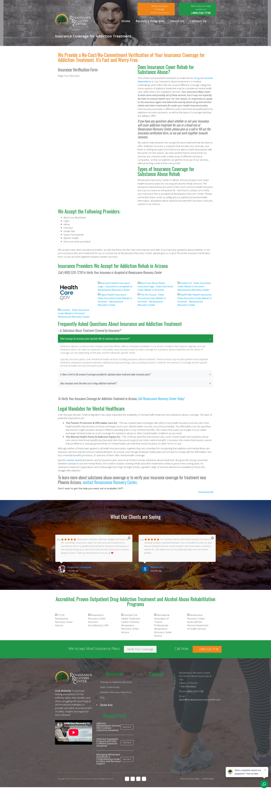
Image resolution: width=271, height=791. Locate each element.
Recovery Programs (150, 21)
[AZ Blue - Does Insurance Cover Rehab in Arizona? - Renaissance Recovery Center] (155, 286)
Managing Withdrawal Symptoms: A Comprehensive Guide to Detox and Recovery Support (108, 759)
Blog (102, 697)
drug (197, 78)
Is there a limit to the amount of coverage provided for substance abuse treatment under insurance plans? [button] (105, 374)
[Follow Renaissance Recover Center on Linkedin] (138, 778)
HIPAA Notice (208, 778)
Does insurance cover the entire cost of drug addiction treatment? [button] (88, 383)
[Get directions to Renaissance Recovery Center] (133, 778)
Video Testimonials (110, 687)
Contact (156, 674)
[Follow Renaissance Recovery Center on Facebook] (127, 778)
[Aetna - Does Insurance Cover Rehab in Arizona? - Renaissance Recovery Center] (195, 286)
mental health (74, 460)
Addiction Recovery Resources (116, 692)
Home (126, 21)
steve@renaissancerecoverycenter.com (200, 699)
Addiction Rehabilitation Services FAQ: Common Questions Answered (108, 727)
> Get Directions (187, 686)
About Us (177, 21)
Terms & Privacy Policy (189, 778)
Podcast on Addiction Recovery (116, 682)
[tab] (135, 351)
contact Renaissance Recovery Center (110, 482)
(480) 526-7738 (72, 272)
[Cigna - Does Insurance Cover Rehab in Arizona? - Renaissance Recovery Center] (116, 299)
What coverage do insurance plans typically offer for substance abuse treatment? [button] (94, 338)
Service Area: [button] (106, 705)
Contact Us (198, 21)
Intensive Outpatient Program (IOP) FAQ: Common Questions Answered (107, 742)
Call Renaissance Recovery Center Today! (161, 398)
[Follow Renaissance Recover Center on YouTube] (144, 778)
